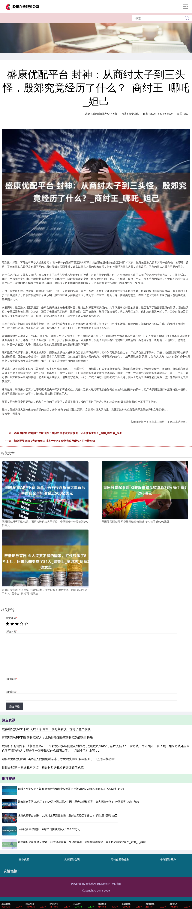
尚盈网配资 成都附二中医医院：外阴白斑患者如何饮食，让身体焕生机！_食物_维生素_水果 (68, 433)
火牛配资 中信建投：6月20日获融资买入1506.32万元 (49, 829)
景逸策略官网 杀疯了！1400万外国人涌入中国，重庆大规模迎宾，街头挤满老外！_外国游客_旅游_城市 (78, 801)
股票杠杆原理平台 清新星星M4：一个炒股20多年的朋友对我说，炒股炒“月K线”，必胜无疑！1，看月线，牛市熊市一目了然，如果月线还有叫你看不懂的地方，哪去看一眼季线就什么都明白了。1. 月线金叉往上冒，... (96, 748)
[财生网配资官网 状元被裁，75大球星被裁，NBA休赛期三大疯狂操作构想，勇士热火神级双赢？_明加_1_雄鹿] (9, 844)
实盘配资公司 (72, 859)
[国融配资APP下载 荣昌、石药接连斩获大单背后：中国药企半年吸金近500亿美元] (45, 490)
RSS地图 (102, 883)
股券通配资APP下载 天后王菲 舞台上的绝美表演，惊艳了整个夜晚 (46, 729)
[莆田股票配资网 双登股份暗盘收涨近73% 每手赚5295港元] (145, 490)
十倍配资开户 (168, 859)
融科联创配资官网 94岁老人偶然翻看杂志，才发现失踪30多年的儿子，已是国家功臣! (58, 759)
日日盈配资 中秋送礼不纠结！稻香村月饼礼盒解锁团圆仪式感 (43, 767)
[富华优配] (22, 6)
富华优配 (24, 859)
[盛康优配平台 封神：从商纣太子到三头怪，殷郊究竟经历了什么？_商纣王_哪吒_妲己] (9, 818)
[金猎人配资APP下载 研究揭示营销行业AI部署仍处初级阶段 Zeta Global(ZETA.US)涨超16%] (9, 790)
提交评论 (14, 706)
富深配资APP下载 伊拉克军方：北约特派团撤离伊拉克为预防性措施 (47, 737)
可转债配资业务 (120, 859)
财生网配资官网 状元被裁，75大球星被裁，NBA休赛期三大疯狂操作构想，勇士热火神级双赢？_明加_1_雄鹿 (82, 842)
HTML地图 (114, 883)
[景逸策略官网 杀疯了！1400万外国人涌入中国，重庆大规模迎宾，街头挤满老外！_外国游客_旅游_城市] (9, 804)
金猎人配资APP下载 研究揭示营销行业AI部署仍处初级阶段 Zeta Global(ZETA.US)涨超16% (71, 789)
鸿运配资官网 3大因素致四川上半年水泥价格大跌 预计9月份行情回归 (54, 440)
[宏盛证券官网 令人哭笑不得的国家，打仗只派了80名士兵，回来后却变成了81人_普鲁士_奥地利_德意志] (45, 558)
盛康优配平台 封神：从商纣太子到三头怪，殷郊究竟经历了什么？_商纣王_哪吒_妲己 (68, 815)
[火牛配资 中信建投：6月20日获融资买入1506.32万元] (9, 830)
